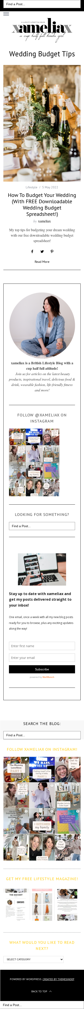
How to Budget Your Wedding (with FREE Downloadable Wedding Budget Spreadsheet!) (42, 204)
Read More (42, 262)
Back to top (39, 991)
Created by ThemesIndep (58, 979)
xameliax (44, 221)
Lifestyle (31, 187)
